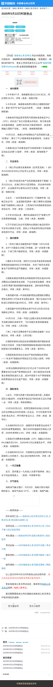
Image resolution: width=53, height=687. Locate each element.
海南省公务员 (12, 17)
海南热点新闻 (18, 642)
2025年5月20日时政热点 (13, 653)
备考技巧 (43, 8)
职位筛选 (20, 26)
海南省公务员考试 (22, 55)
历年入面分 (20, 30)
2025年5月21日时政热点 (19, 628)
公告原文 (9, 26)
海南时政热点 (12, 642)
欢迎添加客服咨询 (28, 66)
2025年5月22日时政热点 (13, 665)
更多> (49, 674)
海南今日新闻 (25, 642)
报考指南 (9, 30)
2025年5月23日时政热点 (19, 631)
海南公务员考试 (31, 8)
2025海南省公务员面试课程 (31, 564)
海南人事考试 (17, 8)
